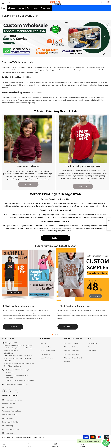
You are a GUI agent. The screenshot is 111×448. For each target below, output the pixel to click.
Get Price (55, 238)
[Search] (9, 3)
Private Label (45, 8)
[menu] (3, 2)
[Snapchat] (10, 391)
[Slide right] (106, 152)
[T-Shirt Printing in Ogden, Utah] (82, 274)
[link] (29, 445)
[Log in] (102, 3)
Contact (35, 8)
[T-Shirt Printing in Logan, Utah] (28, 274)
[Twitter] (16, 391)
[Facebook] (4, 391)
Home (3, 8)
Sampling (21, 8)
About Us (11, 8)
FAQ (28, 8)
